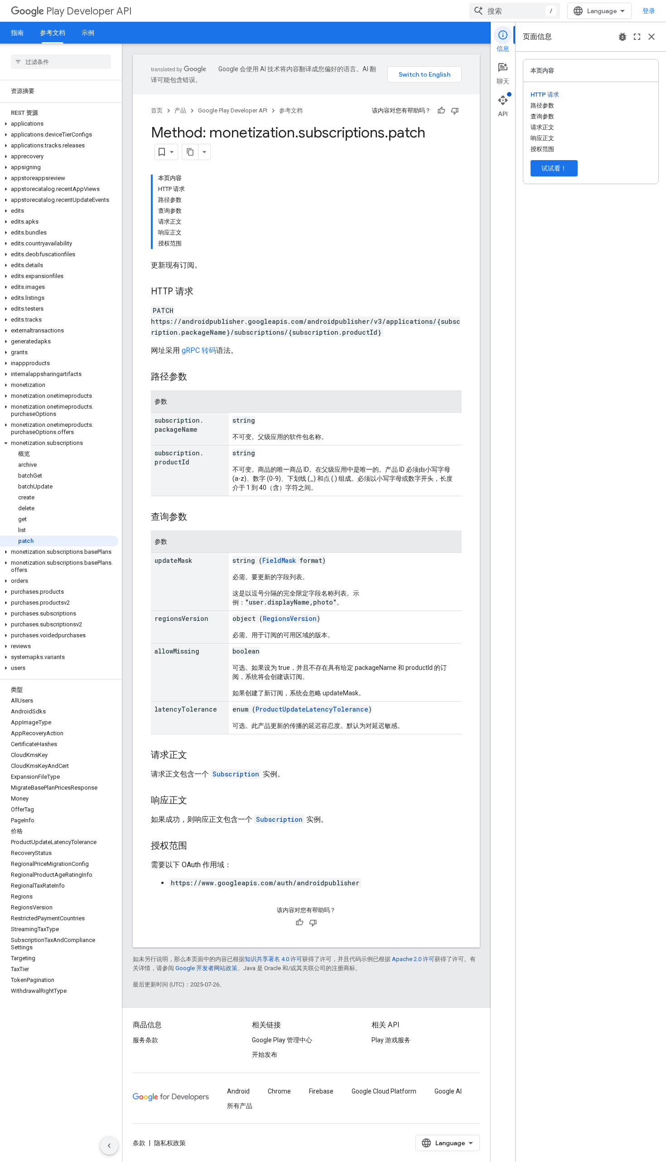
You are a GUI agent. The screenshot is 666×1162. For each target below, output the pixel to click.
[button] (59, 123)
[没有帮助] (455, 110)
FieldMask (279, 560)
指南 (17, 33)
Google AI (448, 1091)
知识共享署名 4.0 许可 (273, 959)
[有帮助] (441, 110)
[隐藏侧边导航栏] (109, 1146)
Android (238, 1091)
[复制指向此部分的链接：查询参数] (196, 517)
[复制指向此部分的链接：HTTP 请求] (202, 292)
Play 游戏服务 (391, 1040)
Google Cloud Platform (384, 1091)
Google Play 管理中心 (282, 1040)
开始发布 (264, 1054)
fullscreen (637, 36)
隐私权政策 (170, 1143)
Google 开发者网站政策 (206, 968)
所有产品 (239, 1105)
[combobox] (514, 11)
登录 (648, 11)
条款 (139, 1143)
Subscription (235, 774)
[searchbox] (61, 61)
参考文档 (52, 33)
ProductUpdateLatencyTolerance (312, 709)
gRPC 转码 (199, 350)
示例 (88, 33)
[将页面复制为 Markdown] (190, 152)
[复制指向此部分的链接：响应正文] (196, 801)
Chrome (279, 1091)
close (651, 36)
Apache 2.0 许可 (413, 959)
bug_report (622, 36)
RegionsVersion (290, 618)
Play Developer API (89, 11)
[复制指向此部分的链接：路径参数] (196, 377)
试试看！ (554, 168)
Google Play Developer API (232, 110)
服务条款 (145, 1040)
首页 (157, 110)
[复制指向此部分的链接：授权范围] (196, 846)
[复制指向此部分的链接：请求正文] (196, 755)
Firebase (321, 1091)
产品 (180, 110)
